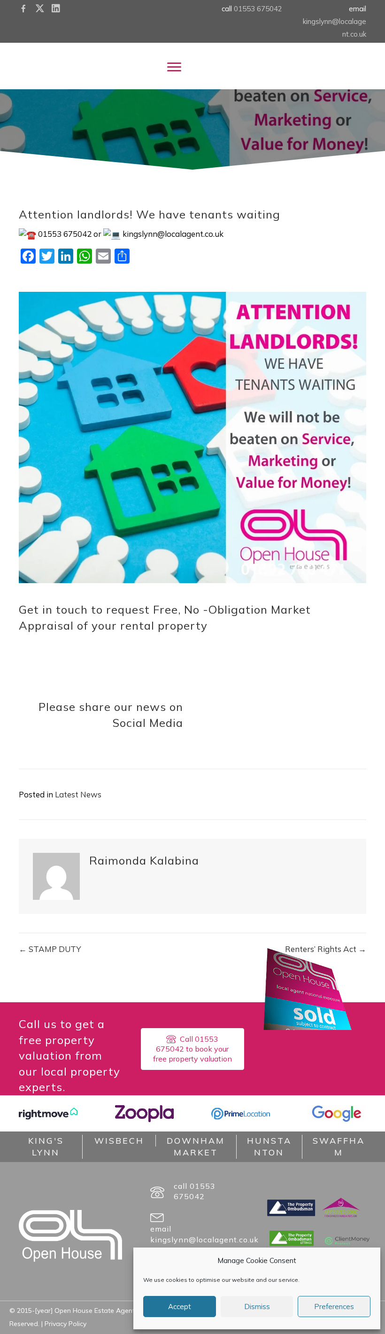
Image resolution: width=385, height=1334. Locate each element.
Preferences (334, 1306)
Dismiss (257, 1306)
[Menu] (174, 67)
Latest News (78, 794)
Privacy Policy (65, 1323)
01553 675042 (258, 8)
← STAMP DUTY (50, 949)
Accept (179, 1306)
